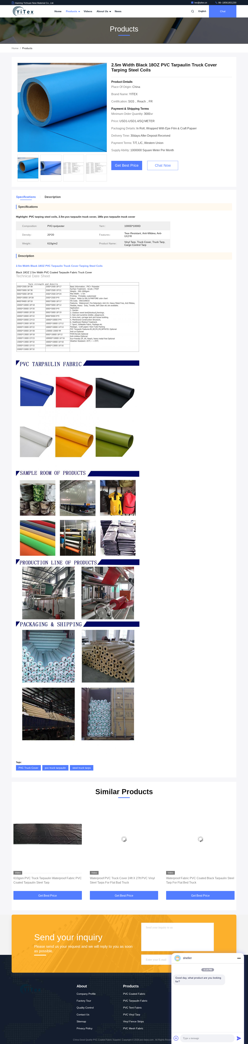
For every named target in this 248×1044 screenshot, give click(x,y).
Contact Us (83, 1014)
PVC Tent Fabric (132, 1007)
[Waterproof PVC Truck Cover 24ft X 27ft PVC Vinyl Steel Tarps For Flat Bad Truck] (124, 839)
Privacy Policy (84, 1028)
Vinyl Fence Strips (133, 1021)
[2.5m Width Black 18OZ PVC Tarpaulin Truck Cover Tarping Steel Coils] (62, 107)
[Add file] (176, 1038)
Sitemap (81, 1021)
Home (58, 11)
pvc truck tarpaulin (55, 767)
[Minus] (239, 958)
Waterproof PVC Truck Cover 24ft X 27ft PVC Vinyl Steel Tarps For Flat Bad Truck (122, 880)
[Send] (239, 1038)
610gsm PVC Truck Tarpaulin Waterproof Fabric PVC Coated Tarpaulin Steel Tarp (47, 880)
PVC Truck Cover (28, 767)
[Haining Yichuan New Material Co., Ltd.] (23, 11)
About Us (103, 11)
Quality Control (85, 1007)
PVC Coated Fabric (134, 993)
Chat (222, 11)
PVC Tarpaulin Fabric (135, 1000)
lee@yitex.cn (201, 2)
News (118, 11)
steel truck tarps (81, 767)
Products (72, 11)
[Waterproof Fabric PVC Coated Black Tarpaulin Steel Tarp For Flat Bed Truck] (200, 839)
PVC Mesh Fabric (133, 1028)
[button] (18, 847)
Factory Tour (84, 1000)
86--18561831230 (227, 2)
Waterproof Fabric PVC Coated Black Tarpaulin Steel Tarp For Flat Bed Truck (200, 880)
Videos (88, 11)
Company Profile (86, 993)
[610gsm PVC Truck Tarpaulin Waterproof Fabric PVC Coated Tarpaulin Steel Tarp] (47, 839)
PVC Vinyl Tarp (131, 1014)
